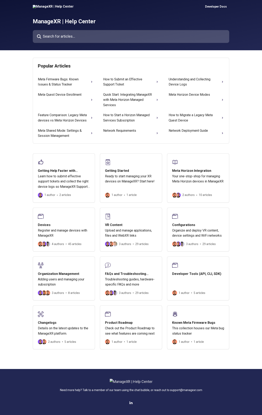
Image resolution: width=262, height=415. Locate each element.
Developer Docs (216, 6)
